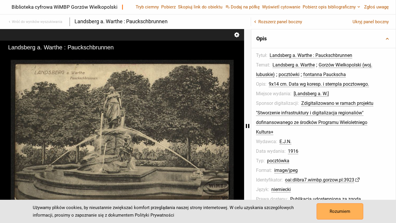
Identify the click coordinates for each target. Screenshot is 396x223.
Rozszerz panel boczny (280, 21)
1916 (293, 151)
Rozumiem (340, 211)
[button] (323, 38)
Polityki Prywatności (154, 215)
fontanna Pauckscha (324, 74)
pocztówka (278, 160)
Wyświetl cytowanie (281, 7)
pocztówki (289, 74)
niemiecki (281, 189)
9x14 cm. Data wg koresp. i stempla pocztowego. (319, 84)
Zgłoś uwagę (376, 7)
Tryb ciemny (147, 7)
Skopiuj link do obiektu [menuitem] (200, 7)
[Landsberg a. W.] (311, 93)
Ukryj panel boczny (371, 21)
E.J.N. (285, 141)
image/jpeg (286, 170)
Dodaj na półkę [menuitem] (245, 7)
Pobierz (168, 7)
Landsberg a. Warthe (294, 65)
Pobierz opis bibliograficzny (329, 7)
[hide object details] (247, 126)
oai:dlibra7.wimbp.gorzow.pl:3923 (319, 180)
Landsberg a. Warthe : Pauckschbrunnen (311, 55)
